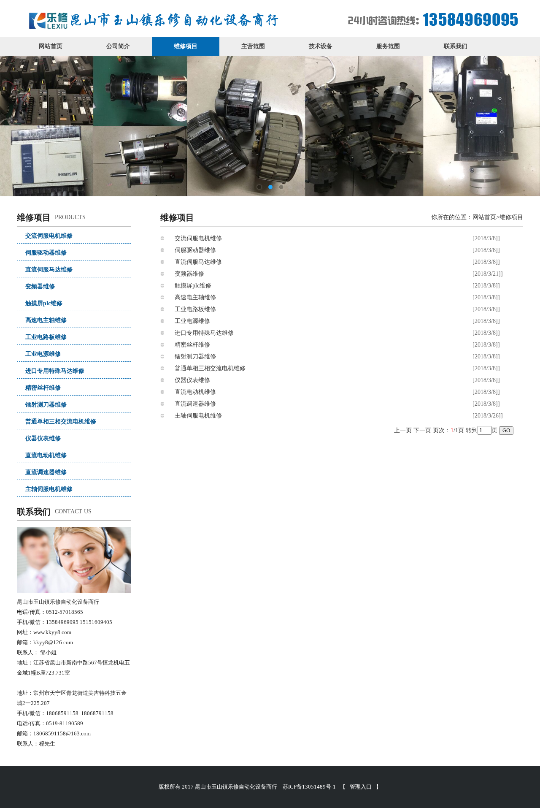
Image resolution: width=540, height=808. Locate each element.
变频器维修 (40, 286)
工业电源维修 (43, 354)
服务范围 (388, 46)
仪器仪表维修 (43, 438)
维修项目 (185, 46)
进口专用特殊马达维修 (54, 371)
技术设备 (320, 46)
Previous (33, 120)
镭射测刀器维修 (46, 404)
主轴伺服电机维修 (49, 489)
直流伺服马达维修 (49, 269)
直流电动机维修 (46, 455)
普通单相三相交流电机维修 (60, 421)
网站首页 (50, 46)
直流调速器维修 (46, 472)
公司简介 (118, 46)
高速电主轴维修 (46, 320)
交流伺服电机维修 (49, 236)
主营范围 (253, 46)
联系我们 (455, 46)
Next (506, 120)
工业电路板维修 (46, 337)
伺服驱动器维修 (46, 252)
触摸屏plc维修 (43, 303)
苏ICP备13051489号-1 (309, 787)
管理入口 (361, 787)
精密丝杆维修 (43, 388)
